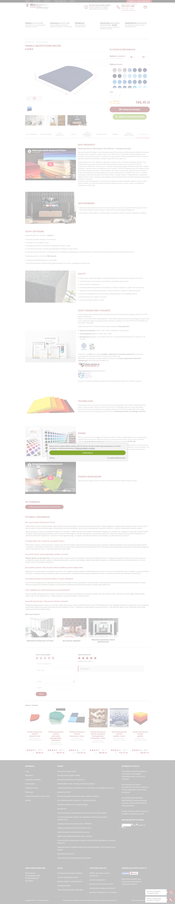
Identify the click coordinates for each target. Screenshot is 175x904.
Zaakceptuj (87, 452)
